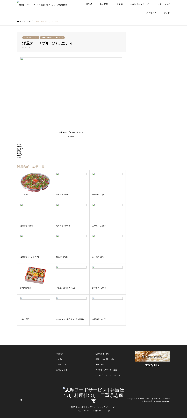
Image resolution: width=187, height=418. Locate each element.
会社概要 (104, 4)
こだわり (119, 4)
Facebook (18, 400)
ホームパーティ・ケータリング (52, 37)
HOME (89, 4)
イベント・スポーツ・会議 (106, 370)
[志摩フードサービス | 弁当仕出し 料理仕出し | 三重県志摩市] (42, 4)
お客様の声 (151, 13)
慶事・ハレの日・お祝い (105, 359)
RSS (21, 400)
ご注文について (163, 4)
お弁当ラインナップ (31, 37)
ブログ (167, 13)
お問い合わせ (61, 370)
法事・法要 (99, 364)
